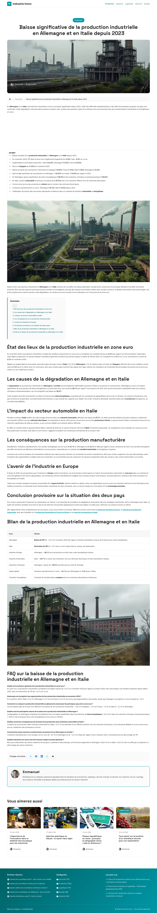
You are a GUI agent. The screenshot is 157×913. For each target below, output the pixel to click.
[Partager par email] (53, 756)
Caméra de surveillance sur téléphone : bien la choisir (29, 892)
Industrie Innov (127, 909)
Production (109, 4)
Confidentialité (27, 909)
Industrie (119, 4)
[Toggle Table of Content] (13, 306)
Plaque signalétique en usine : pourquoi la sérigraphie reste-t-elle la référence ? (92, 839)
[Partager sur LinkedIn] (42, 756)
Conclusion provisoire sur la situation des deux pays (32, 325)
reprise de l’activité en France (108, 510)
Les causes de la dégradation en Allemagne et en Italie (33, 312)
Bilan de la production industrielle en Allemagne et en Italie (34, 329)
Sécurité (138, 4)
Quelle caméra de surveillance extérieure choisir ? (28, 888)
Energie (147, 4)
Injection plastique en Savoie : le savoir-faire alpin (59, 837)
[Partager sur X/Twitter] (31, 756)
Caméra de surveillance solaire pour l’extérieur (27, 884)
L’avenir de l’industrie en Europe (25, 322)
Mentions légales (13, 909)
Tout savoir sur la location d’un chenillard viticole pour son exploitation (131, 838)
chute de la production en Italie (85, 512)
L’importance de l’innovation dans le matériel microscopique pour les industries (21, 839)
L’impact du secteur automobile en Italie (28, 315)
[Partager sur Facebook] (36, 756)
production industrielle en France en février (53, 512)
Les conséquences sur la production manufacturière (32, 319)
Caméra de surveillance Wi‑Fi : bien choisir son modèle (30, 879)
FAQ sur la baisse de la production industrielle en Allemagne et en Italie (38, 332)
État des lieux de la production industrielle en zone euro (33, 309)
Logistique (129, 4)
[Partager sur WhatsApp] (47, 756)
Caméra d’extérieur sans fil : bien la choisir (25, 896)
